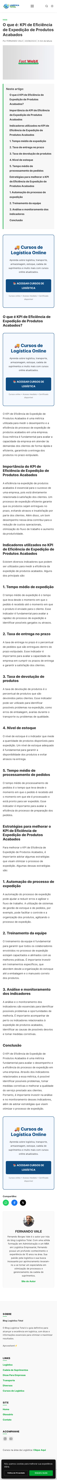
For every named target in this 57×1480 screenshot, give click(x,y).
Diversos (7, 1385)
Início (5, 20)
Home (6, 1409)
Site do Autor (28, 1281)
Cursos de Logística (13, 1390)
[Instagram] (5, 1438)
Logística (7, 1364)
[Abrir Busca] (47, 6)
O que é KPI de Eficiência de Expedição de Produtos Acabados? (27, 99)
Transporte (9, 1380)
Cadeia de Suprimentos (15, 1370)
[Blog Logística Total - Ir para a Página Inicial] (11, 6)
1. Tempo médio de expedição (28, 141)
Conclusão (16, 220)
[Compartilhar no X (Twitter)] (23, 1203)
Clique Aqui (39, 1450)
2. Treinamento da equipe (25, 203)
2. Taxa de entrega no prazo (27, 147)
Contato (7, 1419)
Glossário (8, 1414)
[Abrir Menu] (32, 6)
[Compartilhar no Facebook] (14, 1203)
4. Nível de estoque (21, 159)
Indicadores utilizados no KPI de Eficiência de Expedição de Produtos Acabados (29, 130)
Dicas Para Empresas (14, 1375)
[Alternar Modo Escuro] (52, 6)
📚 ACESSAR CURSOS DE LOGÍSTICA (28, 285)
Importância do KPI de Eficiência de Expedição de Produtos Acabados (30, 115)
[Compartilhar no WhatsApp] (6, 1203)
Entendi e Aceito (41, 1473)
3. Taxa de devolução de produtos (30, 153)
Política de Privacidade (16, 1473)
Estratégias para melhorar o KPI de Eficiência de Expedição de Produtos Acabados (29, 181)
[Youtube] (11, 1438)
